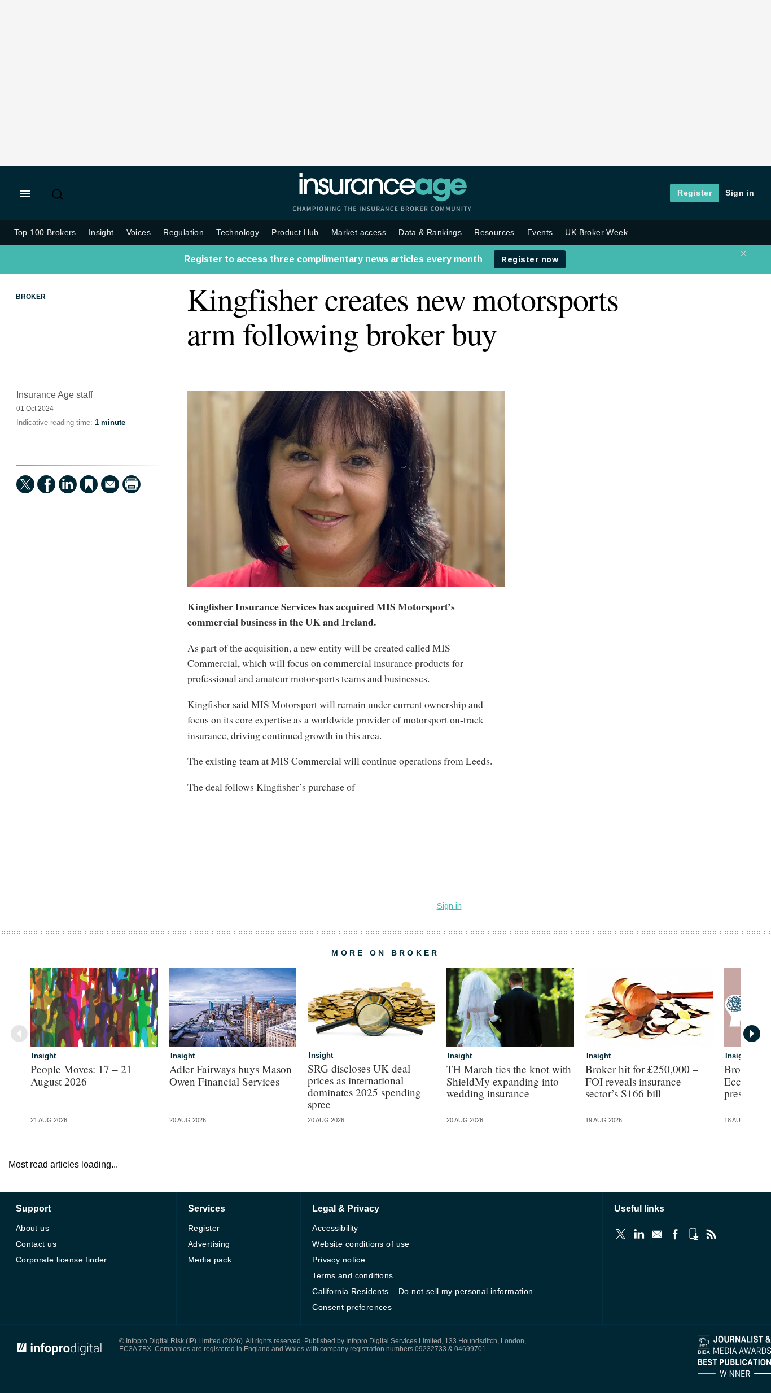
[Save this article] (89, 484)
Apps (693, 1234)
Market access (358, 232)
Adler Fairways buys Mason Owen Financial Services (230, 1075)
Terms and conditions (352, 1275)
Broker (31, 297)
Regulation (183, 232)
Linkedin (639, 1234)
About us (32, 1228)
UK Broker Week (596, 232)
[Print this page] (131, 484)
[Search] (59, 194)
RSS (711, 1234)
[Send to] (110, 484)
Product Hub (295, 232)
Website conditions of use (361, 1243)
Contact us (36, 1243)
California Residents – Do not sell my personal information (422, 1291)
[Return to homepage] (382, 199)
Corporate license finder (61, 1259)
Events (540, 232)
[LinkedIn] (68, 484)
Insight (101, 232)
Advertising (209, 1243)
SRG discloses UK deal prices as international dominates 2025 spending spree (364, 1086)
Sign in (740, 192)
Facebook (675, 1234)
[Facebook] (46, 484)
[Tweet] (25, 484)
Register (694, 192)
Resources (494, 232)
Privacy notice (338, 1259)
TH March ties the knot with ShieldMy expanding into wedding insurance (508, 1081)
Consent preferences (352, 1307)
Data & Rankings (430, 232)
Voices (138, 232)
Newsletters (657, 1234)
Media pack (209, 1259)
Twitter (621, 1234)
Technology (237, 232)
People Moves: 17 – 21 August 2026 (81, 1075)
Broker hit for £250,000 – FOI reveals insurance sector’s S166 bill (641, 1081)
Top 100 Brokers (45, 232)
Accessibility (335, 1228)
